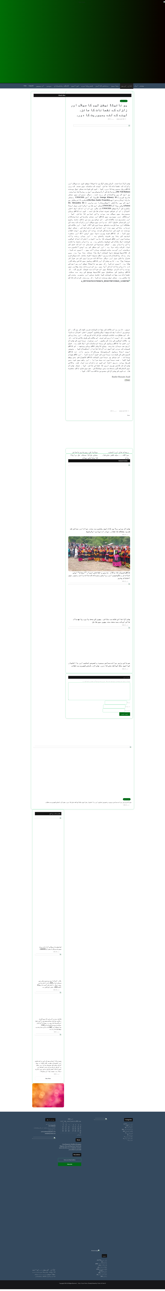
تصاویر (41, 1270)
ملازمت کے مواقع (43, 1274)
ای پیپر (40, 86)
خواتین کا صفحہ (102, 1263)
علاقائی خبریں (35, 1272)
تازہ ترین (126, 86)
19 (75, 1129)
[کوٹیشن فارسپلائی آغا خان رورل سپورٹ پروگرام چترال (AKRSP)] (48, 881)
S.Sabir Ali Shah (101, 1283)
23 (63, 1129)
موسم (49, 86)
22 (65, 1129)
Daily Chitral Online (83, 1283)
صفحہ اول (139, 86)
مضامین (115, 86)
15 (65, 1127)
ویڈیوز (49, 1276)
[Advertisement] (82, 70)
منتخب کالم (104, 1272)
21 (68, 1129)
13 (73, 1127)
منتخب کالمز (102, 86)
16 (63, 1127)
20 (73, 1129)
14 (68, 1127)
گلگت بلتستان (61, 86)
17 (80, 1129)
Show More (48, 1078)
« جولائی (79, 1134)
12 (75, 1127)
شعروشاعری (87, 86)
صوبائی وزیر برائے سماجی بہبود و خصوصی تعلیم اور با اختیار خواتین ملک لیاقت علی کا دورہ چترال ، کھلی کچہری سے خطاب (88, 802)
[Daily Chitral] (82, 28)
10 (80, 1127)
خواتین (75, 86)
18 (78, 1129)
